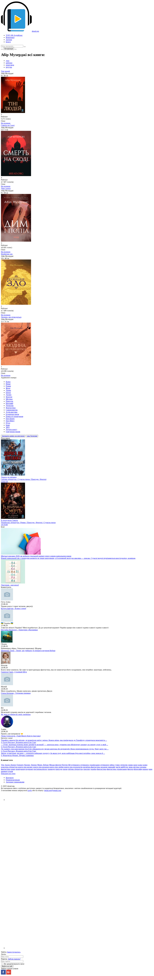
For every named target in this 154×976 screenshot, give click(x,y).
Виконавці (10, 37)
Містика (9, 399)
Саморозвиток (12, 410)
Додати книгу (11, 429)
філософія (138, 769)
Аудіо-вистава (11, 412)
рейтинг (9, 63)
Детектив (9, 406)
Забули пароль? (14, 959)
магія (118, 767)
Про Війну (10, 421)
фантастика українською (117, 769)
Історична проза (12, 414)
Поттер (65, 765)
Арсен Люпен (10, 765)
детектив (124, 765)
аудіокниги (104, 765)
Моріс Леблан (43, 765)
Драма (8, 390)
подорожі (29, 769)
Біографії (9, 403)
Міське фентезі (55, 765)
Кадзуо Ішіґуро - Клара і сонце (13, 608)
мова (131, 767)
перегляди (10, 65)
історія (10, 771)
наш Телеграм (32, 436)
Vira (2, 765)
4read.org (35, 31)
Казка (8, 382)
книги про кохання (41, 767)
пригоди (58, 769)
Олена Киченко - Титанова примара (16, 693)
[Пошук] (25, 46)
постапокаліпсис (40, 769)
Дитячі (8, 395)
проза (65, 769)
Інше (8, 425)
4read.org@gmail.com (52, 790)
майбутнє (124, 767)
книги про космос (25, 767)
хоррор (145, 769)
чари (150, 769)
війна (112, 765)
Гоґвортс (20, 765)
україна (93, 769)
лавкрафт (111, 767)
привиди (51, 769)
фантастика (101, 769)
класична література (9, 767)
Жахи (8, 388)
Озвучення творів (13, 432)
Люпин (34, 765)
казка (140, 765)
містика (136, 767)
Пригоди (9, 401)
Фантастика (11, 408)
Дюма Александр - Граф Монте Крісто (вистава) (21, 736)
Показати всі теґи (8, 774)
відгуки (9, 67)
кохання (104, 767)
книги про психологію (73, 767)
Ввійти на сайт (7, 966)
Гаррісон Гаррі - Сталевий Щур (14, 672)
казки (145, 765)
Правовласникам (13, 780)
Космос (27, 765)
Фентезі (9, 397)
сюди (30, 790)
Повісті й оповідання (14, 416)
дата (7, 61)
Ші (69, 765)
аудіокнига (75, 765)
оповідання (20, 769)
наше (13, 769)
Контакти (10, 778)
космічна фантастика (91, 767)
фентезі (130, 769)
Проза (8, 393)
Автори (9, 40)
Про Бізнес (10, 419)
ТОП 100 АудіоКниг (14, 35)
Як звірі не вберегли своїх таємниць (16, 714)
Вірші (8, 384)
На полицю (5, 123)
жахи (135, 765)
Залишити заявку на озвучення (13, 436)
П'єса (8, 423)
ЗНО (8, 427)
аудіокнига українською (90, 765)
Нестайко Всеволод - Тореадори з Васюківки (19, 630)
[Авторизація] (15, 49)
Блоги (8, 42)
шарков (4, 771)
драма (130, 765)
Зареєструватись (13, 952)
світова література (75, 769)
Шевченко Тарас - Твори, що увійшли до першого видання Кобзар (28, 651)
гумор (117, 765)
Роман (8, 386)
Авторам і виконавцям (15, 782)
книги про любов (56, 767)
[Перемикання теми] (2, 49)
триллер (86, 769)
